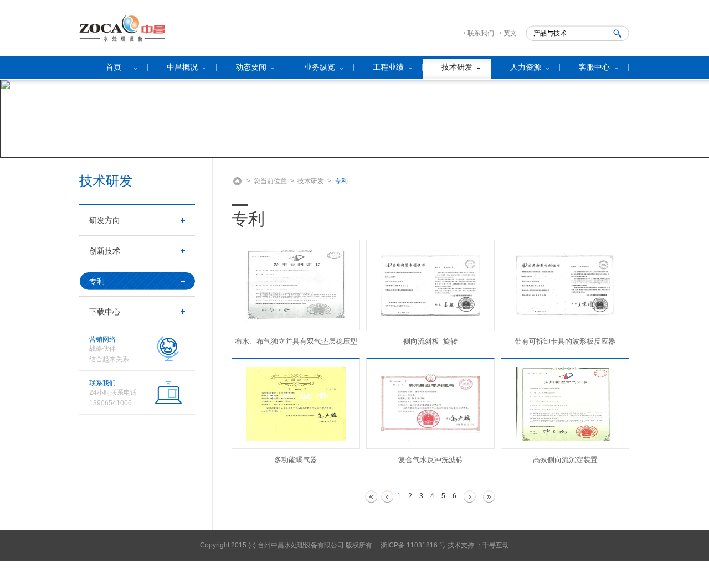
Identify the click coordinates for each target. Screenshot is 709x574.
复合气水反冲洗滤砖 (430, 460)
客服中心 (594, 67)
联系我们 (480, 33)
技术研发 (456, 67)
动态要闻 (250, 67)
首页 (113, 67)
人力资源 (525, 67)
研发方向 (104, 220)
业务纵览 (319, 67)
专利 (97, 281)
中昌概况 (182, 67)
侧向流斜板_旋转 (430, 341)
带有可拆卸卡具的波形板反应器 (565, 341)
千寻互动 (495, 545)
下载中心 (104, 311)
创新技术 (104, 250)
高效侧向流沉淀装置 (565, 460)
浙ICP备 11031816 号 (413, 545)
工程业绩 (388, 67)
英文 (510, 33)
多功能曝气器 (295, 460)
